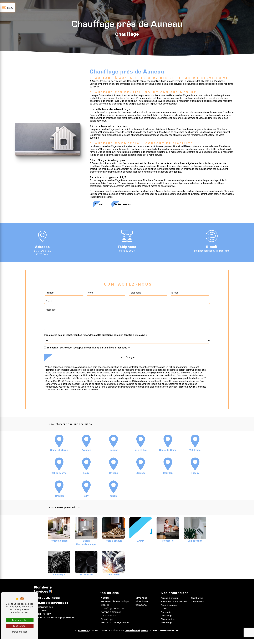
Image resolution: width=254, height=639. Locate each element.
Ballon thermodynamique (115, 622)
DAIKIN (164, 608)
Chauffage (107, 619)
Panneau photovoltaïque (115, 601)
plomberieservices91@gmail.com (211, 250)
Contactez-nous (123, 204)
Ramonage (141, 598)
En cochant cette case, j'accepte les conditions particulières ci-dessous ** (88, 347)
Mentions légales (136, 630)
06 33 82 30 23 (127, 250)
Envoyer (130, 357)
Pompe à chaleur (169, 598)
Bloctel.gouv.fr (187, 386)
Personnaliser (19, 631)
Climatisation (108, 615)
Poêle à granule (169, 605)
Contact (106, 605)
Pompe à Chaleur (111, 612)
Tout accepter (19, 620)
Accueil (99, 204)
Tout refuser (19, 625)
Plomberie (141, 605)
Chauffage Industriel (112, 608)
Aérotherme (197, 598)
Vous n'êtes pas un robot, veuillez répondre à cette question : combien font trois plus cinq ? (95, 334)
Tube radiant (197, 601)
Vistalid (83, 630)
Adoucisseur (142, 601)
